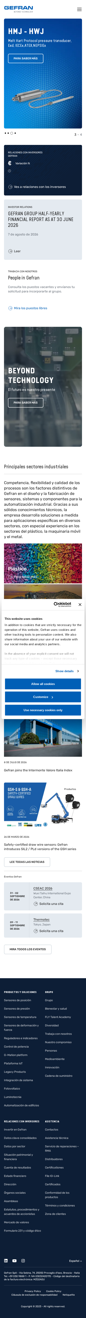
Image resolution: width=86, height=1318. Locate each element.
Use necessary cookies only (43, 710)
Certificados (52, 1184)
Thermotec (41, 919)
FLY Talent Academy (58, 1017)
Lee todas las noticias (27, 862)
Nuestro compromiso (58, 1042)
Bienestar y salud (56, 1008)
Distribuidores (54, 1159)
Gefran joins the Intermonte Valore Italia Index (38, 770)
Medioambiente (55, 1059)
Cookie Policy (53, 1291)
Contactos (51, 1129)
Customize (40, 697)
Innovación (52, 1067)
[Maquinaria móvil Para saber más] (43, 586)
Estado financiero (15, 1176)
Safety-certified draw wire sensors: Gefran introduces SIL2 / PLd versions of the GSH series (40, 847)
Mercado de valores (16, 1222)
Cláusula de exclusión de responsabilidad (34, 1294)
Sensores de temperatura (20, 1017)
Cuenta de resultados (17, 1167)
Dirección (10, 1184)
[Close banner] (80, 604)
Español (74, 1261)
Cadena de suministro (58, 1076)
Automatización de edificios (21, 1105)
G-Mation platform (15, 1055)
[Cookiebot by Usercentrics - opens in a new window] (54, 604)
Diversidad (52, 1025)
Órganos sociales (15, 1192)
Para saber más (26, 58)
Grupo (49, 1000)
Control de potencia (16, 1046)
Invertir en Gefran (15, 1129)
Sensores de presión (17, 1008)
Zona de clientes (55, 1214)
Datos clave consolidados (20, 1138)
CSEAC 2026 (42, 888)
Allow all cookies (43, 683)
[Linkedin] (8, 1260)
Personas (51, 1050)
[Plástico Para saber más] (43, 545)
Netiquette (69, 1294)
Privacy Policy (33, 1291)
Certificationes (54, 1167)
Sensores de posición (17, 1000)
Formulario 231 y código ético (22, 1230)
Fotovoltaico (12, 1088)
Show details (64, 671)
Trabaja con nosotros (58, 1034)
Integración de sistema (18, 1080)
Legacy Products (15, 1072)
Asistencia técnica (56, 1138)
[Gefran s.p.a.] (18, 9)
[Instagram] (25, 1260)
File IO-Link (52, 1176)
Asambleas (11, 1201)
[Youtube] (16, 1260)
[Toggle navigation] (79, 9)
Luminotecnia (12, 1097)
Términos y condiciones (60, 1205)
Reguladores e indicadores (21, 1038)
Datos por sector (14, 1146)
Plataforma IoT (13, 1063)
